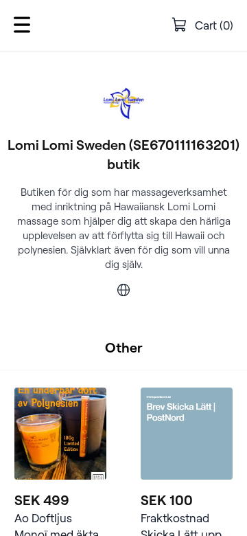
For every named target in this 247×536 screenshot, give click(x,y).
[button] (22, 25)
